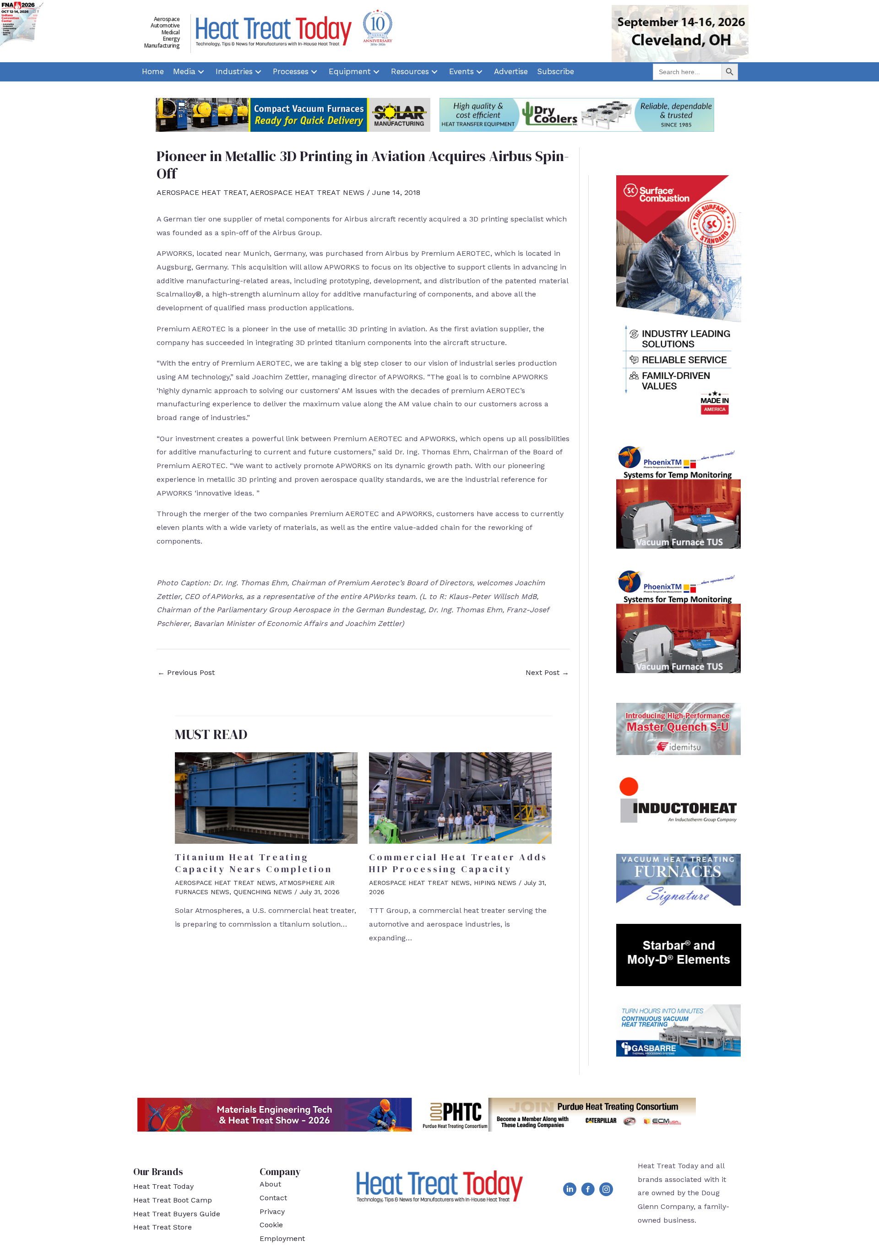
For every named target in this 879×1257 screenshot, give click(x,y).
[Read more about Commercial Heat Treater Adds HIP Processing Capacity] (460, 797)
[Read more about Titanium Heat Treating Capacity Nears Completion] (266, 797)
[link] (152, 71)
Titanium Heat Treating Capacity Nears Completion (253, 863)
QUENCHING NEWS (262, 892)
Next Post (547, 672)
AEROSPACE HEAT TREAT (201, 192)
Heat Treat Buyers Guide (176, 1213)
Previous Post (186, 672)
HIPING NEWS (495, 882)
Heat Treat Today (163, 1186)
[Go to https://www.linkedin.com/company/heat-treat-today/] (569, 1191)
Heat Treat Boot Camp (172, 1200)
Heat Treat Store (162, 1227)
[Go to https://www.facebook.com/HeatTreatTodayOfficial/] (588, 1191)
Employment (282, 1238)
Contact (273, 1197)
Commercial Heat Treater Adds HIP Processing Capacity (458, 863)
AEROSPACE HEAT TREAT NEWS (307, 192)
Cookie (271, 1224)
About (270, 1184)
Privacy (272, 1211)
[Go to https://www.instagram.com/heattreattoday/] (606, 1191)
